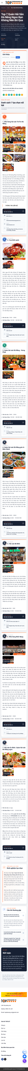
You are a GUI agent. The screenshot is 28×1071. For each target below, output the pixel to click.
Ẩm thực (3, 11)
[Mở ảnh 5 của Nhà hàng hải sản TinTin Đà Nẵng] (8, 167)
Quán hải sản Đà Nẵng (12, 62)
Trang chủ (3, 7)
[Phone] (24, 1061)
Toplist (8, 7)
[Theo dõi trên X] (5, 1059)
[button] (2, 2)
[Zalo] (24, 1052)
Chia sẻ (17, 57)
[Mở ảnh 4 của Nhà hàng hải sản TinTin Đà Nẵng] (20, 158)
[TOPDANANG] (14, 2)
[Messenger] (24, 1056)
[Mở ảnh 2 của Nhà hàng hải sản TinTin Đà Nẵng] (20, 148)
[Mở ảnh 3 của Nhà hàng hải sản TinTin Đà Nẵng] (8, 158)
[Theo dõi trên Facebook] (2, 1059)
